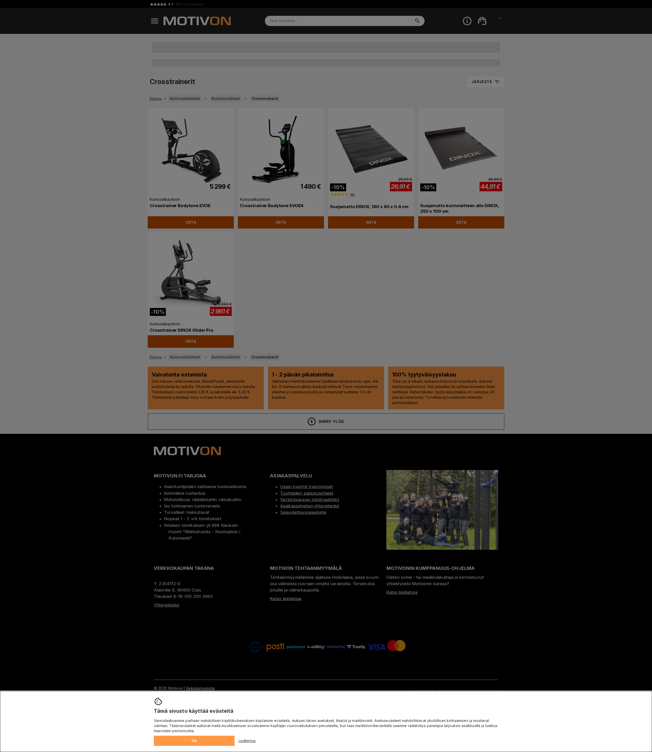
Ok (194, 740)
